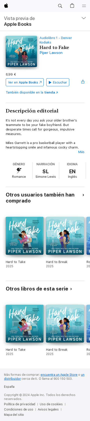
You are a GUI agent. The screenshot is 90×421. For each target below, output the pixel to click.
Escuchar (60, 82)
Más (81, 152)
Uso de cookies (51, 404)
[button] (60, 6)
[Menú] (84, 6)
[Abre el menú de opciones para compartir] (82, 82)
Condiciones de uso (18, 409)
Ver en (23, 82)
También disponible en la (30, 92)
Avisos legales (48, 409)
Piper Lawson (51, 52)
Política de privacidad (19, 404)
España (9, 386)
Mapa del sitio (14, 414)
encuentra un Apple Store (59, 374)
